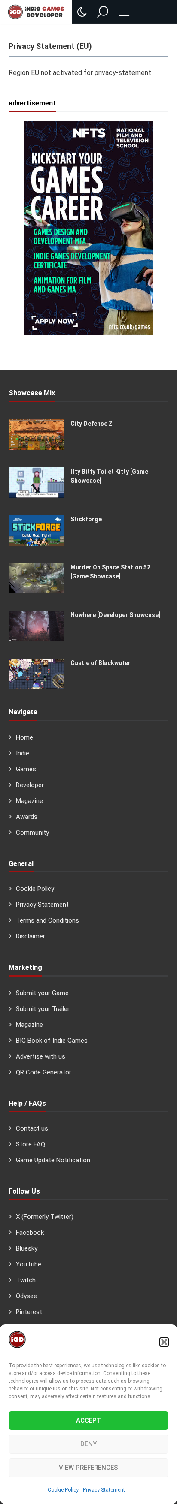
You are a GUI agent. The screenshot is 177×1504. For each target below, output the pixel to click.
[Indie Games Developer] (36, 12)
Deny (88, 1444)
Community (32, 832)
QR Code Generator (43, 1072)
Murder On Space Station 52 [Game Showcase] (110, 572)
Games (26, 769)
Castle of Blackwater (100, 662)
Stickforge (86, 519)
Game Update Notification (53, 1160)
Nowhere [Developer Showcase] (115, 614)
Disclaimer (30, 936)
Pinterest (29, 1312)
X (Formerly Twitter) (44, 1217)
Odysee (26, 1296)
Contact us (32, 1128)
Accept (88, 1420)
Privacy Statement (104, 1490)
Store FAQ (30, 1144)
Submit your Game (42, 993)
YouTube (28, 1264)
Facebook (30, 1232)
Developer (30, 785)
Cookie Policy (63, 1490)
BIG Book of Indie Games (52, 1040)
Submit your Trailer (43, 1009)
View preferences (88, 1467)
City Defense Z (91, 423)
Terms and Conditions (47, 920)
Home (24, 737)
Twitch (26, 1280)
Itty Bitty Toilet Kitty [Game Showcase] (109, 476)
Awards (26, 817)
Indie (22, 753)
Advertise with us (40, 1056)
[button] (164, 1342)
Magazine (29, 801)
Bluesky (26, 1248)
